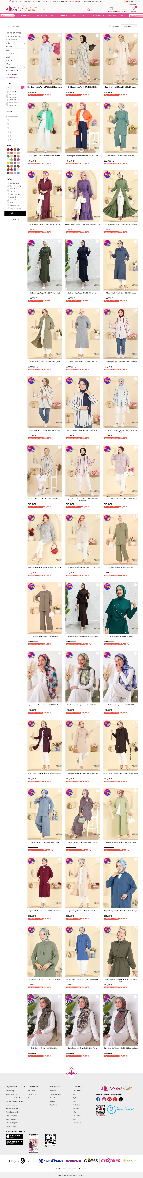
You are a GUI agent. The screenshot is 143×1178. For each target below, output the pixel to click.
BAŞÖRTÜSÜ (97, 15)
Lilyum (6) (13, 197)
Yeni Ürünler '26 (78, 1091)
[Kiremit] (8, 170)
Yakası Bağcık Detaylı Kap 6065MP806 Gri (83, 361)
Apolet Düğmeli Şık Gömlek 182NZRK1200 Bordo (121, 361)
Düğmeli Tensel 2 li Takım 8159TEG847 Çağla (121, 842)
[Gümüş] (18, 163)
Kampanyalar (77, 1123)
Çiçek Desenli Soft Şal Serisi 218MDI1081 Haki (82, 705)
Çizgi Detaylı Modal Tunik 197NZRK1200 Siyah (82, 87)
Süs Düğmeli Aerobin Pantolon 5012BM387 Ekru (44, 156)
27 (10, 120)
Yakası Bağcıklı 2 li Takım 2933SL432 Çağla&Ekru (44, 979)
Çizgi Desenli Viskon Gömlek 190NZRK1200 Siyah (44, 567)
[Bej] (18, 153)
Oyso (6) (12, 191)
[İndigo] (15, 166)
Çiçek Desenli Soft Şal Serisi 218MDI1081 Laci (120, 705)
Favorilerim (53, 1098)
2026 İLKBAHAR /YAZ (13, 36)
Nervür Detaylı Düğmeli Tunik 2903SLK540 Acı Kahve (120, 773)
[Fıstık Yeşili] (12, 160)
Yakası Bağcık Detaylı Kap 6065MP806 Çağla (45, 361)
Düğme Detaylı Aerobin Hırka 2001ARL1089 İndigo (120, 911)
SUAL (8, 64)
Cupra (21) (13, 200)
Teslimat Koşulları (11, 1105)
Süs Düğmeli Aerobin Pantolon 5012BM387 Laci (82, 156)
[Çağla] (18, 156)
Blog (74, 1119)
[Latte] (12, 173)
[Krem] (18, 170)
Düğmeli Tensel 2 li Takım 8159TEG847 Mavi (44, 842)
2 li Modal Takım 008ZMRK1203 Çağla (120, 567)
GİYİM (37, 15)
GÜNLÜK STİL (64, 16)
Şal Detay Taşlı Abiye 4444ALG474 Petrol (120, 636)
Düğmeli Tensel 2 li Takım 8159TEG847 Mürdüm (82, 842)
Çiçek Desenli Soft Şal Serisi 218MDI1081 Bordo (45, 705)
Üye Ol (52, 1101)
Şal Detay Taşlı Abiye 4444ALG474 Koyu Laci (83, 293)
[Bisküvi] (12, 156)
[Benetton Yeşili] (8, 156)
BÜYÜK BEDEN (75, 16)
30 (10, 132)
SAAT (87, 15)
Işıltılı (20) (13, 202)
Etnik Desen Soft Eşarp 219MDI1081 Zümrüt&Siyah (121, 1048)
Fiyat (9, 83)
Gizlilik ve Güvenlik (12, 1108)
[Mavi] (18, 173)
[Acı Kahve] (12, 150)
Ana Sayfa (31, 1091)
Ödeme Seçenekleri (12, 1094)
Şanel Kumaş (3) (15, 186)
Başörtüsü (76, 1108)
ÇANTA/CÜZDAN (111, 15)
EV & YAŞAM (122, 16)
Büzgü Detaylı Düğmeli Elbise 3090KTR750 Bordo (44, 224)
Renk (9, 145)
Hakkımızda (32, 1094)
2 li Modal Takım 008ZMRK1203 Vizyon (45, 636)
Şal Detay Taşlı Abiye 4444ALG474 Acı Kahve (83, 636)
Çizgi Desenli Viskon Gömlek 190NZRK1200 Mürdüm (120, 499)
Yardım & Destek (11, 1126)
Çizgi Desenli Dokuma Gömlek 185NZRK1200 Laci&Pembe (83, 499)
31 (10, 136)
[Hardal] (12, 166)
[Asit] (8, 153)
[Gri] (12, 163)
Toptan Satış (10, 1091)
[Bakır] (12, 153)
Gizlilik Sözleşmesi (12, 1123)
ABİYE (46, 15)
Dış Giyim (76, 1098)
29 (10, 128)
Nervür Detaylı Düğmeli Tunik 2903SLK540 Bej (83, 773)
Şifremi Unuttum (55, 1094)
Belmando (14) (14, 205)
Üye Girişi (53, 1105)
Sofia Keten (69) (15, 194)
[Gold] (8, 163)
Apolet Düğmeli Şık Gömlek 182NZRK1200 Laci (82, 430)
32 (10, 140)
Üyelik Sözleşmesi (12, 1112)
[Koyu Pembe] (8, 150)
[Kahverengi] (18, 166)
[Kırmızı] (12, 170)
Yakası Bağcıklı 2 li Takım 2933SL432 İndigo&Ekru (82, 979)
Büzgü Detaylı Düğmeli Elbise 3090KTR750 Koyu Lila (82, 224)
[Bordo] (15, 156)
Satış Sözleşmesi (11, 1115)
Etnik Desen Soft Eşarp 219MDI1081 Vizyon (82, 1048)
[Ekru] (8, 160)
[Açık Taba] (15, 150)
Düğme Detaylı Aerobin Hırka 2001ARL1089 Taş (82, 911)
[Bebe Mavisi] (15, 153)
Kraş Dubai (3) (14, 183)
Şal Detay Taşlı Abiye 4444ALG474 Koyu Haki (45, 293)
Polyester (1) (14, 189)
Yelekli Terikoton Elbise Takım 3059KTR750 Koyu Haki (121, 980)
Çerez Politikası (11, 1119)
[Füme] (15, 160)
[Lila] (15, 173)
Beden (9, 112)
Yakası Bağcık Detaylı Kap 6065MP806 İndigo (121, 293)
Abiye (74, 1101)
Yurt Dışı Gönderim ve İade (14, 1101)
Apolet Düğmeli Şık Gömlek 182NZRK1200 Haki (44, 430)
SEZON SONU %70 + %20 (24, 16)
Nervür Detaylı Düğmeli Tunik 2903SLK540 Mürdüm (44, 773)
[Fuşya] (18, 160)
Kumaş (10, 179)
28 (10, 124)
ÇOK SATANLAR (11, 74)
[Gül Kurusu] (15, 163)
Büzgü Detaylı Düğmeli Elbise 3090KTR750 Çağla (121, 224)
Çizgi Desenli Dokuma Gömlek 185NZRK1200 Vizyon (44, 499)
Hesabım (53, 1091)
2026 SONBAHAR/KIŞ (13, 33)
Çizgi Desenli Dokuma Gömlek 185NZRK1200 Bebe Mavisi (120, 431)
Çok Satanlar (77, 1115)
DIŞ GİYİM (53, 16)
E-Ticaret (65, 1175)
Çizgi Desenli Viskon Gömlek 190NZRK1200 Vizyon (83, 567)
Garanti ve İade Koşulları (14, 1098)
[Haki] (8, 166)
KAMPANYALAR (12, 78)
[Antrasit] (18, 150)
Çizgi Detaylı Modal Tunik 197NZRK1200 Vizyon (120, 87)
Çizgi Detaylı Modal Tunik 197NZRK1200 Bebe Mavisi (44, 87)
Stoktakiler (116, 26)
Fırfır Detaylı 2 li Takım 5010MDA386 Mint (120, 156)
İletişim (30, 1098)
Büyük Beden (77, 1105)
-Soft (60, 1175)
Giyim (74, 1094)
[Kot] (15, 170)
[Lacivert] (8, 173)
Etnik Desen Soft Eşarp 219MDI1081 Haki (44, 1048)
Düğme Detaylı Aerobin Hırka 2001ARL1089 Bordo (44, 911)
